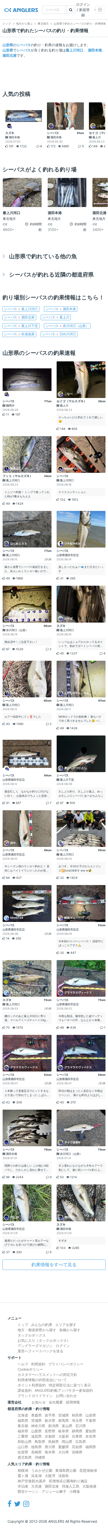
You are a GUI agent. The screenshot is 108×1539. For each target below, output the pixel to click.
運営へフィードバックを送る (40, 1351)
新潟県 (53, 1426)
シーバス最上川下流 (21, 326)
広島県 (80, 1441)
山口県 (23, 1447)
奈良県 (90, 1436)
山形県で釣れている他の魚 (43, 256)
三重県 (23, 1436)
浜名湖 (36, 1476)
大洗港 (36, 1486)
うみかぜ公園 (41, 1470)
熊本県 (50, 1452)
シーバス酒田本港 (60, 309)
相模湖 (23, 1470)
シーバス (24, 45)
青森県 (36, 1415)
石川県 (80, 1426)
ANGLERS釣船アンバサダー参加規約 (64, 1390)
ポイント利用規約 (32, 1385)
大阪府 (63, 1436)
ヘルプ (23, 1364)
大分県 (63, 1452)
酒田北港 (10, 55)
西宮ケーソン (28, 1491)
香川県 (50, 1447)
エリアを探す (65, 1324)
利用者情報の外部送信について (42, 1380)
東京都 (23, 1426)
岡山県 (67, 1441)
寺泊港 (23, 1486)
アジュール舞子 (54, 1491)
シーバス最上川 (55, 317)
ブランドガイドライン (35, 1395)
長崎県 (36, 1452)
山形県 (8, 45)
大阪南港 (89, 1486)
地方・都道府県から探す (37, 1330)
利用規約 (38, 1364)
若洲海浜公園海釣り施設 (68, 1481)
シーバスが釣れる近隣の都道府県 (51, 274)
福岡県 (90, 1447)
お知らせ (39, 1402)
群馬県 (63, 1420)
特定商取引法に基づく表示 (70, 1385)
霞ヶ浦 (23, 1476)
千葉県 (90, 1420)
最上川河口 (74, 50)
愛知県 (90, 1431)
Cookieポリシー (30, 1369)
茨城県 (36, 1420)
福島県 (23, 1420)
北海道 (23, 1415)
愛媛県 (63, 1447)
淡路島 (63, 1476)
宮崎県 (77, 1452)
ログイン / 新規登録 (83, 9)
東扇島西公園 (65, 1470)
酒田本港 (95, 50)
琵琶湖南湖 (88, 1470)
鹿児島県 (25, 1457)
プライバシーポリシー (65, 1364)
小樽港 (74, 1491)
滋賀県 (36, 1436)
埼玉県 (77, 1420)
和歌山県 (25, 1441)
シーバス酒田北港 (19, 317)
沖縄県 (40, 1457)
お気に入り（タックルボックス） (44, 1340)
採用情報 (73, 1402)
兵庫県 (77, 1436)
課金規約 (25, 1390)
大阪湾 (50, 1476)
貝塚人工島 (70, 1486)
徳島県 (36, 1447)
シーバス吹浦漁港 (19, 334)
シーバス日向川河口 (59, 334)
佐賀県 (23, 1452)
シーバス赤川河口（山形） (67, 326)
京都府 (50, 1436)
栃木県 (50, 1420)
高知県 (77, 1447)
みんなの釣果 (41, 1324)
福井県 (23, 1431)
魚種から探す (69, 1330)
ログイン (63, 1346)
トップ (23, 1324)
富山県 (67, 1426)
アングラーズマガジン (35, 1346)
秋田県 (77, 1415)
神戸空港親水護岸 (32, 1481)
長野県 (50, 1431)
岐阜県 (63, 1431)
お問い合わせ (66, 1395)
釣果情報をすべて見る (54, 1264)
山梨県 (36, 1431)
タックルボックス (32, 1335)
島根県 (53, 1441)
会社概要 (56, 1402)
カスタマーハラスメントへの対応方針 (47, 1374)
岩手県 (50, 1415)
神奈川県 (38, 1426)
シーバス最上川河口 (21, 309)
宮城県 (63, 1415)
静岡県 (77, 1431)
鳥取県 (40, 1441)
